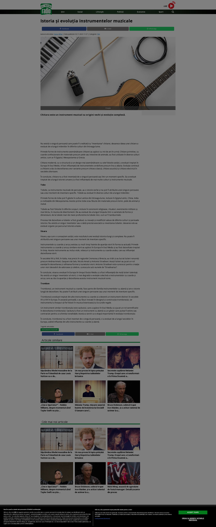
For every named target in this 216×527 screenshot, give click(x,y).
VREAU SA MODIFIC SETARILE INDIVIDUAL (193, 519)
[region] (108, 516)
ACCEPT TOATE (193, 512)
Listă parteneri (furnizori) (102, 518)
